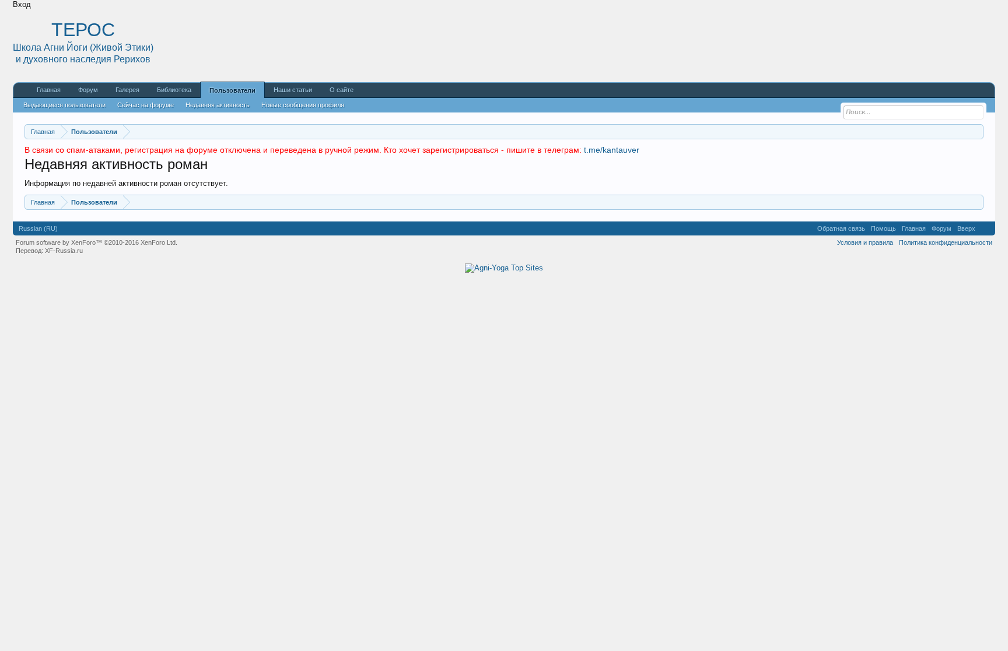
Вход (22, 4)
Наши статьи (293, 89)
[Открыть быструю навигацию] (976, 131)
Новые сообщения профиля (302, 104)
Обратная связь (841, 228)
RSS (985, 228)
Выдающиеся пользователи (64, 104)
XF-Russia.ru (64, 250)
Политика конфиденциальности (945, 242)
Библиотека (174, 89)
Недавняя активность (218, 104)
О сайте (342, 89)
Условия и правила (865, 242)
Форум (88, 89)
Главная (49, 89)
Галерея (127, 89)
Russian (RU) (38, 228)
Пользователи (232, 90)
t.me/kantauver (611, 149)
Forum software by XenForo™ (96, 242)
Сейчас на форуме (145, 104)
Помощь (883, 228)
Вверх (966, 228)
